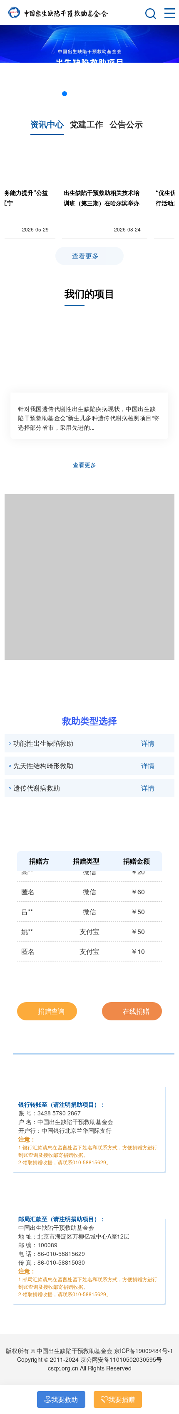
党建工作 (86, 124)
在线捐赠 (135, 1011)
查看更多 (86, 255)
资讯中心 (47, 124)
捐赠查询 (50, 1011)
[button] (64, 93)
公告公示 (126, 124)
